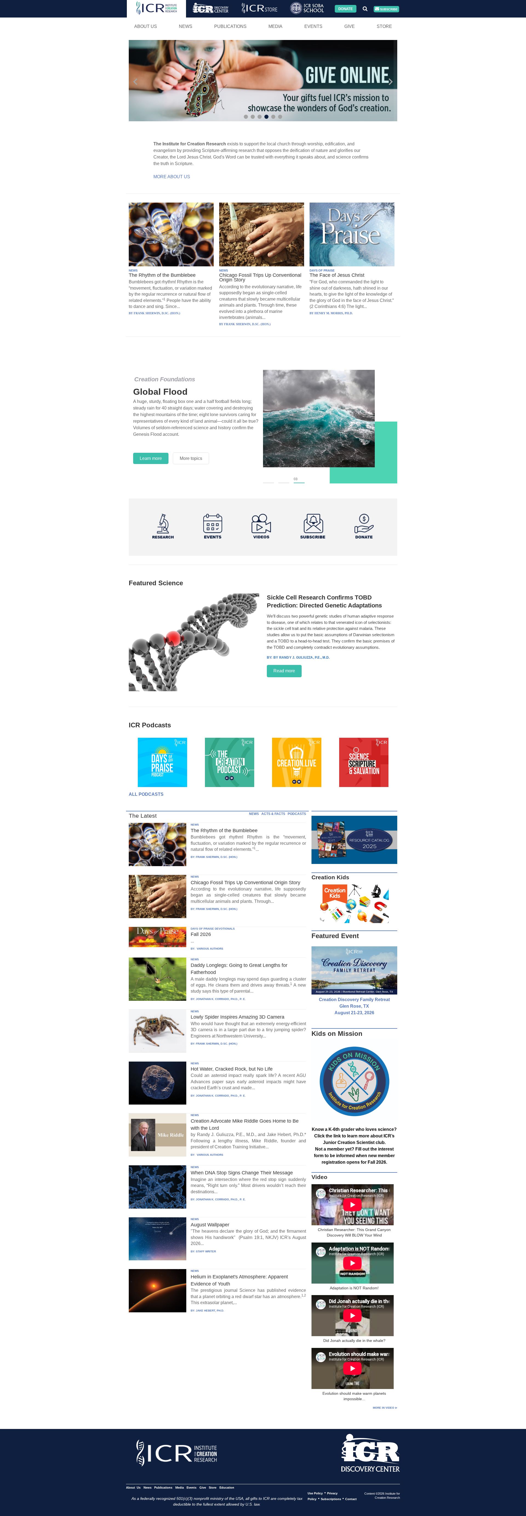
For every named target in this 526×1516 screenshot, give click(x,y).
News (185, 26)
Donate (345, 9)
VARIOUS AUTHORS (209, 948)
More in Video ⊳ (385, 1407)
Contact (351, 1498)
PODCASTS (297, 814)
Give (349, 26)
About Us (145, 26)
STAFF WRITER (206, 1251)
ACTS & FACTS (273, 814)
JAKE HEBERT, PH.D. (210, 1310)
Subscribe (388, 9)
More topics (191, 458)
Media (275, 26)
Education (226, 1487)
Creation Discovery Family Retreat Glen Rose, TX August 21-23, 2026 (354, 1006)
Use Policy (315, 1493)
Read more (284, 670)
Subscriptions (331, 1498)
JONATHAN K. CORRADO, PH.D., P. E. (221, 999)
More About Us (171, 176)
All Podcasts (146, 794)
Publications (230, 26)
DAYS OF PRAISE (322, 270)
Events (313, 26)
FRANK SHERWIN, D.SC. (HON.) (216, 856)
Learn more (151, 458)
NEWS (133, 270)
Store (384, 26)
